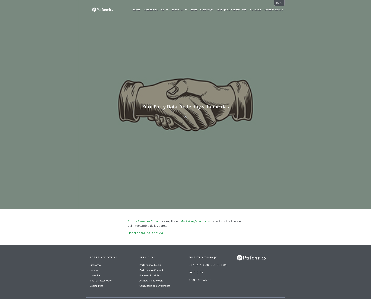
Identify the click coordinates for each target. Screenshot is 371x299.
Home (136, 9)
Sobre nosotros (153, 9)
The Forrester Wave (101, 280)
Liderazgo (95, 265)
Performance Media (150, 265)
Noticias (255, 9)
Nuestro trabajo (202, 9)
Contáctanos (273, 9)
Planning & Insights (150, 275)
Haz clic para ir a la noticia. (146, 233)
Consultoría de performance (154, 285)
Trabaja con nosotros (231, 9)
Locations (95, 270)
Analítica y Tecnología (151, 280)
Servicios (178, 9)
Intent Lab (95, 275)
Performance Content (151, 270)
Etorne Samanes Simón (144, 221)
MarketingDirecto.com (195, 221)
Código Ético (96, 285)
